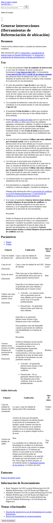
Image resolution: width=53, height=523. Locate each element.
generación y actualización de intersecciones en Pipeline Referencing (22, 54)
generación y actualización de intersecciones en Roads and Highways (23, 56)
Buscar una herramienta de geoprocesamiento (23, 516)
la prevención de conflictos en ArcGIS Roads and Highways (26, 195)
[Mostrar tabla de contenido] (2, 20)
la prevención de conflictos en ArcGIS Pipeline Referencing (29, 192)
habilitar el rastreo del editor (22, 120)
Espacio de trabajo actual (10, 478)
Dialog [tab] (8, 242)
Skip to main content (9, 2)
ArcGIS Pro (6, 4)
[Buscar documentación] (26, 7)
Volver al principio (8, 521)
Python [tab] (8, 244)
